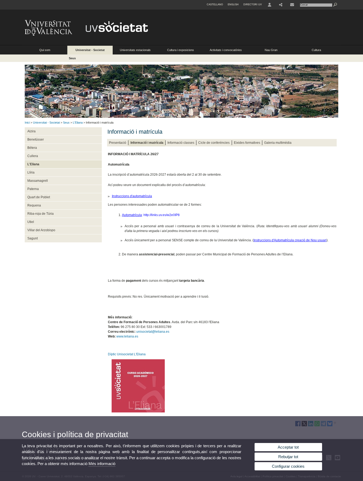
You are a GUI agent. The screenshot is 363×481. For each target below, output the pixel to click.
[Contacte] (292, 5)
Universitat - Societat (90, 50)
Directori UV (252, 4)
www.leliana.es (127, 336)
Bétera (32, 148)
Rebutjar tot (288, 456)
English (233, 4)
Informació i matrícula (146, 143)
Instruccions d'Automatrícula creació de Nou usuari (290, 240)
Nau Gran (271, 50)
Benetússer (35, 139)
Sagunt (32, 238)
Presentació (117, 143)
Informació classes (180, 143)
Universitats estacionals (135, 50)
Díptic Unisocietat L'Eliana (127, 354)
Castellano (215, 4)
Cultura (316, 50)
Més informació (101, 463)
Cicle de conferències (214, 143)
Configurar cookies (288, 466)
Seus (72, 58)
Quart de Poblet (38, 197)
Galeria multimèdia (278, 143)
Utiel (30, 222)
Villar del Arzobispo (41, 230)
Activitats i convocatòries (226, 50)
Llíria (31, 172)
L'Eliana (78, 122)
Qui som (44, 50)
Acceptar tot (288, 447)
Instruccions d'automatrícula (132, 196)
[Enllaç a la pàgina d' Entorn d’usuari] (269, 5)
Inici (27, 122)
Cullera (32, 156)
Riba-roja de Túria (40, 214)
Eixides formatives (247, 143)
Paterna (33, 189)
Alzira (31, 131)
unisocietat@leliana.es (152, 332)
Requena (34, 205)
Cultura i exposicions (180, 50)
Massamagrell (37, 181)
